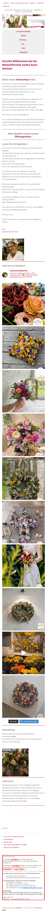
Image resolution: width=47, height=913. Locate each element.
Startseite (6, 3)
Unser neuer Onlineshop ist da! (14, 836)
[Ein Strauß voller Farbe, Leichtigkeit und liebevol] (23, 435)
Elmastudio (38, 908)
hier (41, 110)
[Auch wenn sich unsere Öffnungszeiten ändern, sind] (23, 304)
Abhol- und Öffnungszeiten (19, 3)
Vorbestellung (8, 839)
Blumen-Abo (8, 842)
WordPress (18, 908)
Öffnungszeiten (23, 136)
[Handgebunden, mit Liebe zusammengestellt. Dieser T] (23, 478)
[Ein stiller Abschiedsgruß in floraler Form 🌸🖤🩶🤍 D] (23, 347)
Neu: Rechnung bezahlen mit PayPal (15, 845)
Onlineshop (40, 3)
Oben (4, 910)
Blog (23, 48)
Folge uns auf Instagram (11, 847)
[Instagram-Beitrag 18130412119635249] (23, 653)
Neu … (23, 44)
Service (23, 36)
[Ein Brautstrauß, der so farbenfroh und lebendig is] (23, 391)
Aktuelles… (23, 40)
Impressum (6, 6)
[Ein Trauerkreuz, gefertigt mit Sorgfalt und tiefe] (23, 522)
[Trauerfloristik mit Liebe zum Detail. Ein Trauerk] (23, 696)
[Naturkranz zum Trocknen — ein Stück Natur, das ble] (23, 609)
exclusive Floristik (23, 31)
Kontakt (32, 3)
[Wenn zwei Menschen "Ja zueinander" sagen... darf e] (23, 565)
